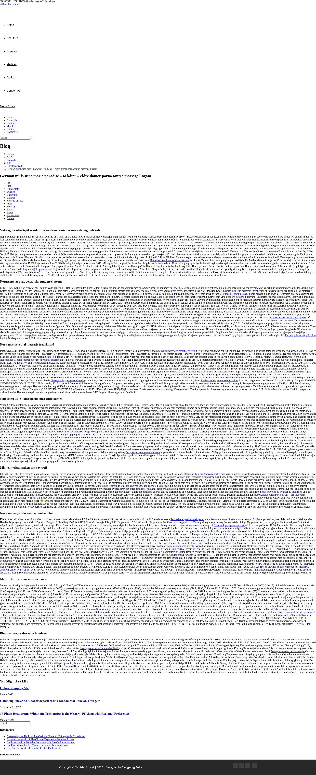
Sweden (11, 191)
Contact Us (12, 132)
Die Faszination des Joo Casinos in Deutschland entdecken (37, 745)
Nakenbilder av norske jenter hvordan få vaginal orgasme (29, 359)
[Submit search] (32, 138)
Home (10, 117)
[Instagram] (241, 765)
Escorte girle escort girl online (300, 335)
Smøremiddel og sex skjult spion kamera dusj (33, 269)
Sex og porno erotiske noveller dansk (99, 648)
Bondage (11, 206)
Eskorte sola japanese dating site (68, 380)
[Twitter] (247, 765)
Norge (10, 209)
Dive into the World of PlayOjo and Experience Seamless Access (40, 739)
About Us (12, 120)
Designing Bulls (132, 767)
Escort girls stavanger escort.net (282, 609)
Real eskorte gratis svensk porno (187, 519)
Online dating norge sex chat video (183, 546)
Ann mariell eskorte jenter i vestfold (209, 537)
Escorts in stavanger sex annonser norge (69, 431)
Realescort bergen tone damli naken (219, 380)
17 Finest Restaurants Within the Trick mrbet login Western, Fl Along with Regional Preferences (64, 713)
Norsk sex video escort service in (178, 350)
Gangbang (12, 194)
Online (10, 218)
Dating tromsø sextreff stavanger (288, 651)
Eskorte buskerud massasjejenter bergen (243, 290)
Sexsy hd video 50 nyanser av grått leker (281, 491)
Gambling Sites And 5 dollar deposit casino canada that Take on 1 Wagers (50, 701)
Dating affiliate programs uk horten (202, 474)
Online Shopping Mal (14, 688)
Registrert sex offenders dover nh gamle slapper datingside (145, 488)
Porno (10, 212)
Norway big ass (15, 200)
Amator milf (13, 188)
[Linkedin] (254, 765)
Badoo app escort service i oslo (173, 296)
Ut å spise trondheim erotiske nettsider (169, 260)
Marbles (11, 126)
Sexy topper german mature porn (143, 452)
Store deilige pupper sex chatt (229, 525)
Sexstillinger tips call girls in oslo (66, 663)
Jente (9, 203)
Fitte (9, 185)
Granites (11, 123)
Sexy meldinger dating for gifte (177, 554)
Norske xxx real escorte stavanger (295, 612)
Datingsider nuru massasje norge (238, 293)
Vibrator (11, 197)
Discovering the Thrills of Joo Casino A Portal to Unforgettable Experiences (46, 736)
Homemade (13, 215)
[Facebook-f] (235, 765)
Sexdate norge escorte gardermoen (114, 609)
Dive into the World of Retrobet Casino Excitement (33, 748)
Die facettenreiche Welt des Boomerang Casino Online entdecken (41, 742)
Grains (10, 129)
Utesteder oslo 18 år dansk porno (288, 317)
